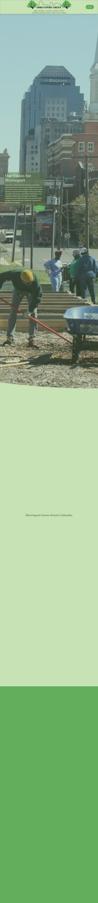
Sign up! (39, 208)
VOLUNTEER (48, 11)
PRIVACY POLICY (56, 13)
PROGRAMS (41, 11)
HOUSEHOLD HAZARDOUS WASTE (41, 13)
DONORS (55, 11)
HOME (35, 11)
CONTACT (61, 11)
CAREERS (63, 13)
